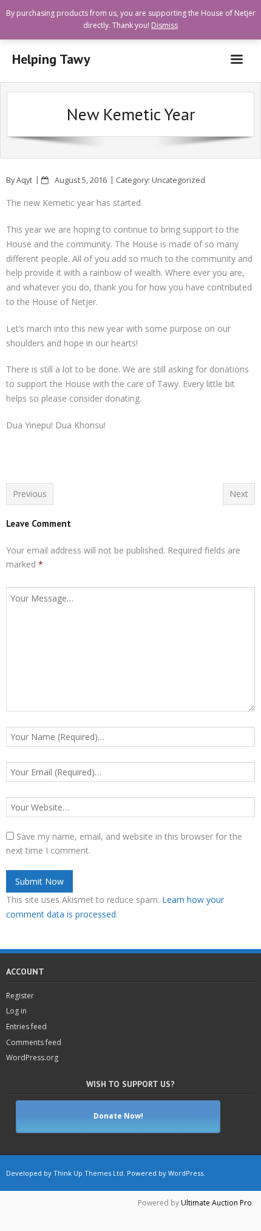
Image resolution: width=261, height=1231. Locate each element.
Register (20, 995)
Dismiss (164, 25)
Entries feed (26, 1026)
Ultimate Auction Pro (216, 1203)
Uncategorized (178, 180)
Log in (16, 1011)
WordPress (185, 1173)
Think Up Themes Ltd (88, 1173)
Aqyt (24, 180)
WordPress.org (32, 1057)
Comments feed (33, 1042)
